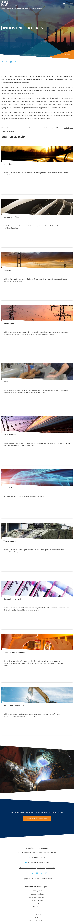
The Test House (37, 914)
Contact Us (69, 54)
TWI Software (37, 907)
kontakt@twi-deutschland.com (37, 818)
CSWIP (37, 904)
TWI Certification (37, 900)
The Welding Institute (37, 891)
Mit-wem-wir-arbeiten (23, 8)
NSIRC (37, 918)
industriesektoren (37, 8)
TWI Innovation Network (37, 921)
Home (3, 8)
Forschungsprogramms (37, 87)
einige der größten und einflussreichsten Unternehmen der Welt (23, 119)
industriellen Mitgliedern (48, 90)
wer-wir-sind (11, 8)
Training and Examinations (37, 897)
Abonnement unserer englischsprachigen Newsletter (37, 868)
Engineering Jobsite (37, 894)
